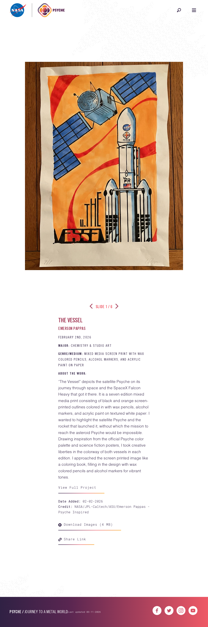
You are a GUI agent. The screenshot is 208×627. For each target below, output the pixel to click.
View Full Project (77, 487)
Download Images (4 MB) (87, 524)
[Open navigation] (194, 10)
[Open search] (178, 10)
